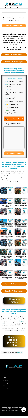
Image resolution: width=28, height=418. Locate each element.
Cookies (5, 385)
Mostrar (19, 352)
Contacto (5, 380)
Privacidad (6, 388)
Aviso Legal (6, 383)
